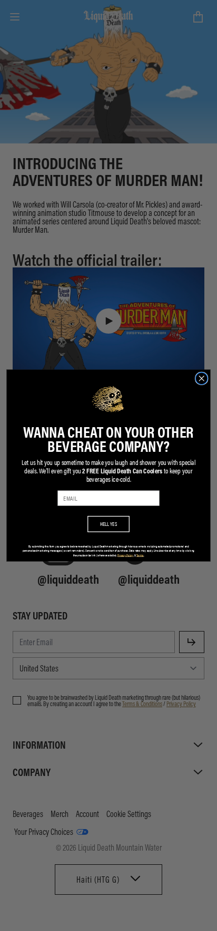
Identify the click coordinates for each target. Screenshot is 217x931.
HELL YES (108, 524)
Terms (140, 555)
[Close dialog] (201, 379)
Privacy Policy (125, 555)
